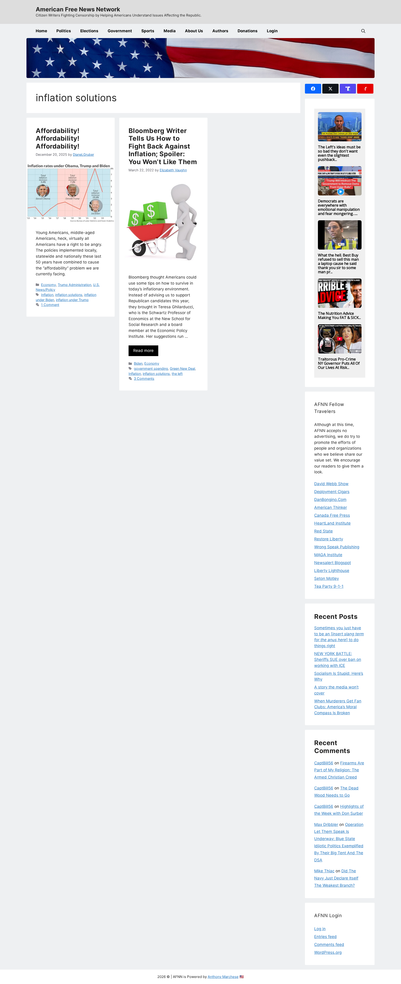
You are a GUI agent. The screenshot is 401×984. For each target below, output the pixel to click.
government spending (151, 368)
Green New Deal (182, 368)
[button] (363, 31)
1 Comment (50, 305)
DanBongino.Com (330, 499)
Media (170, 31)
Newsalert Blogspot (332, 562)
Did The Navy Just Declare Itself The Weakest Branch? (336, 878)
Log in (320, 928)
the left (177, 374)
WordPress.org (328, 952)
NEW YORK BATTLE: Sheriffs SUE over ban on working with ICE (337, 659)
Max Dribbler (326, 824)
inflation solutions (68, 295)
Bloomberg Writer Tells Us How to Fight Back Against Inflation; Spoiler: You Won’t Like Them (163, 146)
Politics (63, 31)
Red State (323, 531)
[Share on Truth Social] (348, 89)
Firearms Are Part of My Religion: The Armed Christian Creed (339, 770)
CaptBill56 (323, 763)
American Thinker (330, 507)
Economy (48, 285)
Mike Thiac (324, 871)
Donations (248, 31)
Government (120, 31)
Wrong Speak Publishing (336, 547)
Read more (143, 350)
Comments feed (329, 944)
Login (272, 31)
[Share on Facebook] (313, 89)
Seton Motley (326, 578)
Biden (138, 363)
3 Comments (144, 378)
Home (41, 31)
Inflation (47, 295)
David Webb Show (331, 483)
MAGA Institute (328, 554)
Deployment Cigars (331, 491)
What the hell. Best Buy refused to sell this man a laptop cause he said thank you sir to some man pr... (338, 263)
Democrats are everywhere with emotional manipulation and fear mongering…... (339, 207)
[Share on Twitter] (330, 89)
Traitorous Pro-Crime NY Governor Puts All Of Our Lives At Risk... (339, 363)
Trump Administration (74, 285)
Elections (89, 31)
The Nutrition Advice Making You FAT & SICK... (339, 315)
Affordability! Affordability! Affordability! (57, 138)
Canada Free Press (332, 515)
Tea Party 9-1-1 (328, 586)
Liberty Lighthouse (331, 570)
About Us (194, 31)
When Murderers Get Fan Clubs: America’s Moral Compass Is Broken (337, 707)
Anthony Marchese (223, 976)
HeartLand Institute (332, 523)
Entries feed (325, 936)
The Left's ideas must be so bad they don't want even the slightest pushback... (339, 153)
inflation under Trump (72, 300)
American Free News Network (78, 9)
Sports (147, 31)
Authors (220, 31)
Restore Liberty (328, 539)
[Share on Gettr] (365, 89)
